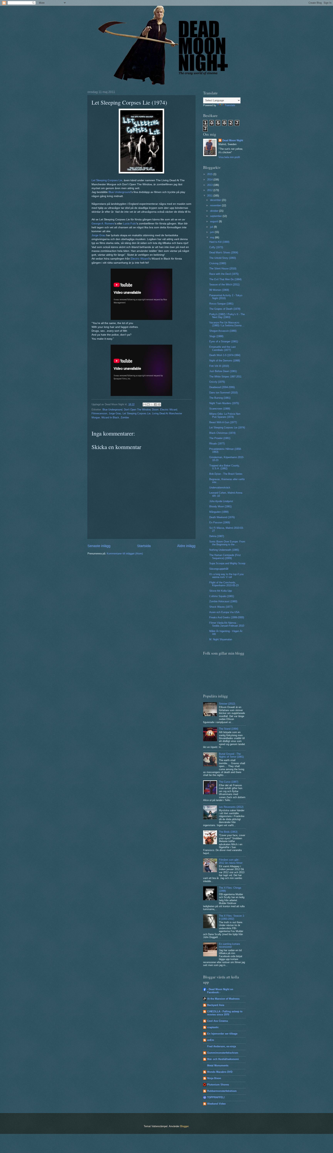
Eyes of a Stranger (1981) (223, 341)
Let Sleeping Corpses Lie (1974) (227, 427)
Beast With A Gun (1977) (223, 422)
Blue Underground (119, 192)
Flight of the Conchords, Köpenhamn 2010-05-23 (224, 584)
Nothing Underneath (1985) (224, 549)
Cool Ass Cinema (217, 1020)
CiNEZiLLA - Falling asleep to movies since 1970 (224, 1013)
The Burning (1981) (219, 397)
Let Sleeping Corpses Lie (107, 180)
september (216, 216)
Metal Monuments (217, 1065)
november (216, 205)
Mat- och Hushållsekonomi (223, 1059)
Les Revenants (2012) (231, 806)
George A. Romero (103, 223)
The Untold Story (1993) (222, 257)
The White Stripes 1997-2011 (225, 376)
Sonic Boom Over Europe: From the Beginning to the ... (227, 543)
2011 (210, 195)
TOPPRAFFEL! (216, 1097)
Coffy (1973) (216, 247)
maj (212, 237)
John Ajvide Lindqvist (221, 501)
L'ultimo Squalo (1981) (221, 596)
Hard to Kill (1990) (219, 241)
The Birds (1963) (228, 831)
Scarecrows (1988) (219, 408)
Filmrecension (99, 413)
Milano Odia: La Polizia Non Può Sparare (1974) (224, 415)
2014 (210, 179)
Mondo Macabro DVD (219, 1071)
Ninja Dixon (214, 1078)
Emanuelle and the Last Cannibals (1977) (222, 348)
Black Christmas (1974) (222, 432)
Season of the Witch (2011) (224, 284)
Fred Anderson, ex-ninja (221, 1046)
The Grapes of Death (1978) (224, 308)
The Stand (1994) (228, 728)
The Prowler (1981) (219, 438)
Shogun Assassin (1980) (222, 330)
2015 (210, 174)
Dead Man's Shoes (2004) (223, 252)
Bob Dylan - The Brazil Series (225, 473)
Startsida (144, 546)
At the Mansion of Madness (223, 998)
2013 (210, 185)
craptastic (213, 1027)
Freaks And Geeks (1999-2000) (226, 617)
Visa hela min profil (229, 157)
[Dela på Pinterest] (159, 404)
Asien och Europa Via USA (224, 612)
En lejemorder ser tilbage (222, 1033)
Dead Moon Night (232, 140)
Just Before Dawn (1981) (223, 371)
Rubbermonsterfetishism (222, 1091)
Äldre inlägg (186, 546)
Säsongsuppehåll (218, 568)
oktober (214, 210)
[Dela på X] (152, 404)
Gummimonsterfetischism (222, 1052)
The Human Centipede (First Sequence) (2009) (225, 556)
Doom (155, 409)
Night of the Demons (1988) (224, 360)
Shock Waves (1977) (221, 606)
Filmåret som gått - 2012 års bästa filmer (230, 861)
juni (212, 232)
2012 (210, 190)
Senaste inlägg (98, 546)
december (216, 200)
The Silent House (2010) (222, 268)
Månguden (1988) (219, 511)
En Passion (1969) (219, 522)
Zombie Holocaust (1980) (223, 601)
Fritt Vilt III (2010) (219, 366)
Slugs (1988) (216, 336)
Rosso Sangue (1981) (221, 303)
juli (212, 226)
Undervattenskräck (219, 487)
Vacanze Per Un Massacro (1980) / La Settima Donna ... (227, 324)
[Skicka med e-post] (144, 404)
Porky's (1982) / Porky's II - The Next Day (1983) (227, 316)
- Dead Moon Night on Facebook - (220, 991)
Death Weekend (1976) (222, 517)
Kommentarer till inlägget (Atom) (125, 553)
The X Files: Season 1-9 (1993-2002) (232, 917)
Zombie (125, 417)
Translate (230, 105)
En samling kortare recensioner (229, 945)
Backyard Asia (215, 1005)
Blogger (184, 1126)
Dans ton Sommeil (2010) (223, 392)
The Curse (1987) (228, 781)
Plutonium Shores (218, 1084)
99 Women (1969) (219, 289)
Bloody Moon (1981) (220, 506)
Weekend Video (216, 1103)
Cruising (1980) (217, 263)
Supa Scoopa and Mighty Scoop (227, 563)
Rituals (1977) (217, 443)
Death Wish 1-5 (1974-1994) (224, 355)
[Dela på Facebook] (155, 404)
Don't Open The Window (137, 409)
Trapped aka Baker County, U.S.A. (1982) (224, 467)
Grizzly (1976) (217, 381)
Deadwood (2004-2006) (222, 387)
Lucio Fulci (129, 223)
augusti (214, 221)
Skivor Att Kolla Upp (220, 590)
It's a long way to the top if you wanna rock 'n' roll (226, 576)
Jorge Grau (98, 235)
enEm (210, 1040)
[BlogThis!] (148, 404)
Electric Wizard (140, 258)
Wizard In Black (110, 417)
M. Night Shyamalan (220, 639)
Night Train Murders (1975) (224, 403)
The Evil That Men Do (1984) (225, 279)
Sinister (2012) (227, 703)
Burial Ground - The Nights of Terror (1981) (231, 755)
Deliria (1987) (216, 536)
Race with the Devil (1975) (224, 273)
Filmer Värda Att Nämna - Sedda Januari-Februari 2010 (226, 624)
